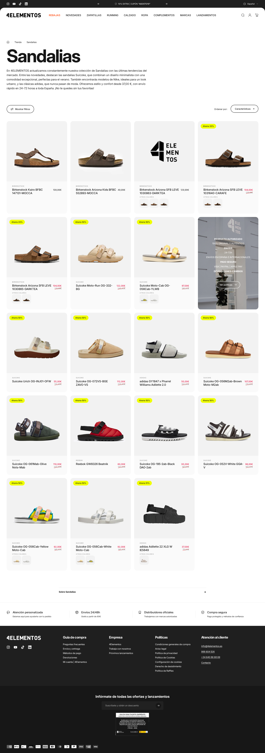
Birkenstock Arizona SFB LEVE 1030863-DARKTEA (159, 191)
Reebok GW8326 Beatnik (92, 464)
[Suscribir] (158, 705)
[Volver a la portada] (8, 42)
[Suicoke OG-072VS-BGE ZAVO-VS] (100, 343)
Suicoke (80, 282)
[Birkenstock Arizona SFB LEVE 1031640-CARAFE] (144, 203)
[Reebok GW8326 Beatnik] (100, 425)
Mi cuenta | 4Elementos (75, 662)
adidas (143, 378)
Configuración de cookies (168, 662)
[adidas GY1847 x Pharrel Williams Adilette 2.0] (164, 343)
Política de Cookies (165, 657)
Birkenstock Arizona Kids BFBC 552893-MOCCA (96, 191)
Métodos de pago (72, 653)
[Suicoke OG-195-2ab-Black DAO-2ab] (164, 425)
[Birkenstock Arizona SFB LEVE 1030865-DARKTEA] (154, 203)
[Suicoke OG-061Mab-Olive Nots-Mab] (37, 425)
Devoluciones (70, 657)
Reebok (79, 460)
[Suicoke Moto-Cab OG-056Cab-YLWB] (164, 247)
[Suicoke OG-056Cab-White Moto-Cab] (154, 299)
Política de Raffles (164, 670)
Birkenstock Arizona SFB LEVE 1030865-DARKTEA (31, 287)
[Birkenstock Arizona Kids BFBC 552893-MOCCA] (100, 151)
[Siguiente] (166, 4)
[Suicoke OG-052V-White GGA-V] (228, 425)
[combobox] (250, 4)
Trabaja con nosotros (120, 648)
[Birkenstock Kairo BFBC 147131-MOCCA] (37, 151)
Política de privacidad (166, 653)
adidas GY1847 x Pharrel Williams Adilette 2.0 (155, 383)
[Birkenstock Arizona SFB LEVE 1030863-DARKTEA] (164, 151)
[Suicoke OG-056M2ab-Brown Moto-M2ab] (228, 343)
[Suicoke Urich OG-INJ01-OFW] (37, 343)
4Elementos (115, 644)
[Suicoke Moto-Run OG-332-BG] (100, 247)
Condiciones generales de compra (172, 644)
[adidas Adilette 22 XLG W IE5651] (144, 560)
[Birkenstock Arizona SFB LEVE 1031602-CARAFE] (164, 203)
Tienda (18, 42)
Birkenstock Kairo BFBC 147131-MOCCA (27, 191)
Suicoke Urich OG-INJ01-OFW (31, 381)
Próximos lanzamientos (121, 653)
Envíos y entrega (71, 648)
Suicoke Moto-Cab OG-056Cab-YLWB (155, 287)
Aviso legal (160, 648)
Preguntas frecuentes (74, 644)
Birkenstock (18, 186)
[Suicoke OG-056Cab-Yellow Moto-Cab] (144, 299)
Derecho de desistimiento (168, 666)
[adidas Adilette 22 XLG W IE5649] (164, 508)
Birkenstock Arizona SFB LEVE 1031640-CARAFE (223, 191)
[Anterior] (99, 4)
